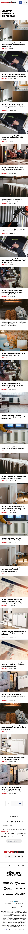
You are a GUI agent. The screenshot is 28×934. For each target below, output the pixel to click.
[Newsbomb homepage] (9, 2)
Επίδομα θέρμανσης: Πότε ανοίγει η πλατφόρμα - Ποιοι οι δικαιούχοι (11, 539)
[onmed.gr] (20, 894)
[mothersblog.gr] (8, 894)
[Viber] (9, 856)
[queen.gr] (8, 888)
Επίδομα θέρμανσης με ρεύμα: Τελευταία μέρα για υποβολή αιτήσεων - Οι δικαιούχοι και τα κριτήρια (13, 569)
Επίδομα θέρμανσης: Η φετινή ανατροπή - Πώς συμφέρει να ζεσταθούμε (13, 354)
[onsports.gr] (20, 883)
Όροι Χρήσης (11, 865)
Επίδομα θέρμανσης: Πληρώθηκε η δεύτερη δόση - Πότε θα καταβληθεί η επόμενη (12, 137)
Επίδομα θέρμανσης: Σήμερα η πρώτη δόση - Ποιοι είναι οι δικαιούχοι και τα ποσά (12, 169)
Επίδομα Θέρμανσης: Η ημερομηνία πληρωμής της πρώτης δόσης (11, 200)
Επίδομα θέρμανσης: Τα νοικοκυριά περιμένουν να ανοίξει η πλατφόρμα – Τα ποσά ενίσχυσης (13, 416)
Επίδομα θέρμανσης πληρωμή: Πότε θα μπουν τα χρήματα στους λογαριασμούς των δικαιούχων (13, 44)
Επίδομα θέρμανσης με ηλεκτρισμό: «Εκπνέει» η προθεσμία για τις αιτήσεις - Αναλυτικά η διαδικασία (13, 664)
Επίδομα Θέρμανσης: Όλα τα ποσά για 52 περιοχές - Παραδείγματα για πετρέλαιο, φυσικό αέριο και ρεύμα (13, 323)
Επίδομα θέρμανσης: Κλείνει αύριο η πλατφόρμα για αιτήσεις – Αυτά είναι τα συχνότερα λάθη (13, 106)
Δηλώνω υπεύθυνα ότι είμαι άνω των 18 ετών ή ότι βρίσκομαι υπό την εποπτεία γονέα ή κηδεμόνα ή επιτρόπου (13, 835)
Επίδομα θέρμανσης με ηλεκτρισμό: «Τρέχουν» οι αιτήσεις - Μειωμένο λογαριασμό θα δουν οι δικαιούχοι (11, 789)
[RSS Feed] (22, 856)
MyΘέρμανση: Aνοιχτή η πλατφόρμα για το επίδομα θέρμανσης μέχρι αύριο (14, 229)
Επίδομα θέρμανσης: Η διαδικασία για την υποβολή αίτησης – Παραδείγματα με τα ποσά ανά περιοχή (13, 260)
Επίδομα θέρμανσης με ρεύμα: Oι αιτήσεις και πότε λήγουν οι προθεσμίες (13, 758)
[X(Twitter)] (15, 856)
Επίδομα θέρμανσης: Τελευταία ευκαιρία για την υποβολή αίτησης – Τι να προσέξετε (13, 75)
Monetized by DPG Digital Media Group (14, 903)
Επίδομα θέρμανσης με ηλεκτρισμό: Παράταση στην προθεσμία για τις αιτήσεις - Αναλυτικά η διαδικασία (11, 601)
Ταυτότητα (3, 865)
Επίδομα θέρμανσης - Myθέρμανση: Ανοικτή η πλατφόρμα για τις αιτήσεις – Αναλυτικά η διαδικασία (12, 292)
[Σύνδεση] (20, 2)
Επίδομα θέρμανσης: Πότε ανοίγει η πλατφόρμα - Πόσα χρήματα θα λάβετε (12, 447)
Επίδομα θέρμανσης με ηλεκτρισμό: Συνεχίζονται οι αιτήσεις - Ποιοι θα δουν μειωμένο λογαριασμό (13, 696)
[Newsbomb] (14, 852)
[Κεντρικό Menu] (25, 2)
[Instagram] (12, 856)
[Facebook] (6, 856)
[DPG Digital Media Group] (14, 874)
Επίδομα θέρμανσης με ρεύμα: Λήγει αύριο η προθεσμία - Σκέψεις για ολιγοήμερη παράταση (13, 632)
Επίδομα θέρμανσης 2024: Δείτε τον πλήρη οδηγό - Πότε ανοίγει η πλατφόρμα (13, 477)
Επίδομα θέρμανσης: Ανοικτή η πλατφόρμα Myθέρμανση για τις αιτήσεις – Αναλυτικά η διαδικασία (13, 385)
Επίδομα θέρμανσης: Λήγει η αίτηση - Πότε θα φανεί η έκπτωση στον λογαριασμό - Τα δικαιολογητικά (13, 727)
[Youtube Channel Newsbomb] (18, 856)
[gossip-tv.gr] (8, 883)
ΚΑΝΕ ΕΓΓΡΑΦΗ (12, 841)
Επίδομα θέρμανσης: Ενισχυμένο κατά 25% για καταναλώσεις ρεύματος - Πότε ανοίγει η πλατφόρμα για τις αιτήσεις (13, 508)
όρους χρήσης (4, 831)
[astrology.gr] (20, 888)
